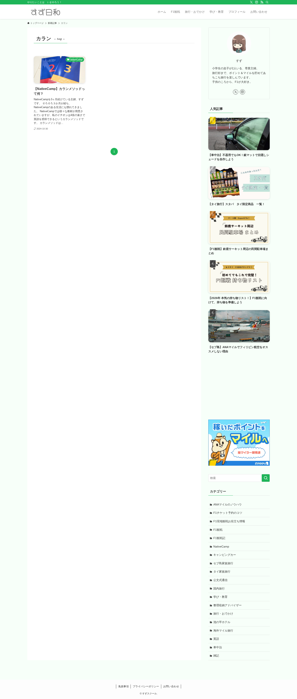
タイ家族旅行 (221, 571)
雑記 (216, 655)
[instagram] (256, 2)
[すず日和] (45, 12)
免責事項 (123, 686)
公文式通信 (220, 580)
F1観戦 (217, 529)
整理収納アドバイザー (227, 605)
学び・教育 (220, 596)
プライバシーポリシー (146, 686)
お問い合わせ (171, 686)
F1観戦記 (219, 538)
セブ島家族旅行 (223, 563)
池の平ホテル (221, 622)
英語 (216, 638)
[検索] (267, 2)
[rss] (261, 2)
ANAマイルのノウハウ (227, 504)
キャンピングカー (224, 554)
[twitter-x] (251, 2)
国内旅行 (219, 588)
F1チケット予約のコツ (227, 512)
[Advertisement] (239, 387)
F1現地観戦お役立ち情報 (229, 521)
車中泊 (217, 647)
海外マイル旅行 (223, 630)
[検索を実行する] (266, 478)
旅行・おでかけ (223, 613)
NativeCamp (221, 546)
